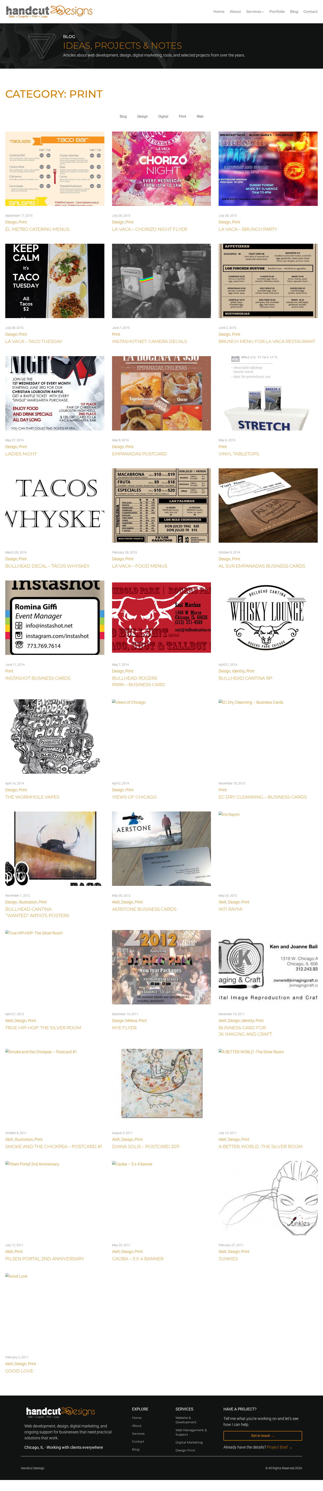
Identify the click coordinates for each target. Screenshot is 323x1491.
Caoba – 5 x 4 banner (137, 1258)
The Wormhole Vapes (32, 797)
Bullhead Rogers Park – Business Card (138, 681)
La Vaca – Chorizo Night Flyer (149, 229)
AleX (116, 902)
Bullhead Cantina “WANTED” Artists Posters (37, 912)
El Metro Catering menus (37, 229)
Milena (131, 1020)
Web (200, 116)
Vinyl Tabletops (239, 453)
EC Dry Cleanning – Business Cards (263, 797)
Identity (238, 671)
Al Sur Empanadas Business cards (262, 566)
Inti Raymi (231, 909)
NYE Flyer (124, 1027)
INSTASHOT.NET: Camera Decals (149, 341)
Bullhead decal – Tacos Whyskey (47, 566)
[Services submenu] (263, 12)
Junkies (228, 1258)
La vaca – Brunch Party (248, 229)
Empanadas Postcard (139, 453)
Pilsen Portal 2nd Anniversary (44, 1258)
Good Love (19, 1371)
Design (142, 116)
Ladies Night (21, 453)
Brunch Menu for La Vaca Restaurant (267, 341)
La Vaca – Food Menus (139, 566)
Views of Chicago (134, 797)
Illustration (28, 902)
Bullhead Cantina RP (245, 678)
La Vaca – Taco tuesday (33, 341)
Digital (163, 116)
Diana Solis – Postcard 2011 (146, 1146)
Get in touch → (262, 1436)
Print (182, 116)
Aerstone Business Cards (144, 909)
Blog (123, 116)
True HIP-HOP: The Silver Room (43, 1027)
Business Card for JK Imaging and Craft (245, 1031)
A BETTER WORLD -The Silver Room (261, 1146)
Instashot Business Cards (38, 678)
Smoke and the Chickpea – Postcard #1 (53, 1146)
